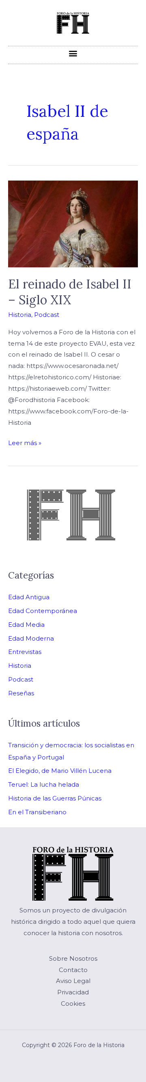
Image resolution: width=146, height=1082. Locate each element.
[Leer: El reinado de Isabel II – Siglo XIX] (73, 223)
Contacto (73, 970)
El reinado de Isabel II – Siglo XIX (69, 292)
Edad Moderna (31, 638)
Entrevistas (24, 652)
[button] (73, 53)
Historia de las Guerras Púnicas (54, 798)
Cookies (73, 1003)
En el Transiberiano (37, 812)
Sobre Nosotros (73, 958)
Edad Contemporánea (42, 611)
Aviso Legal (73, 981)
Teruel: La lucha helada (43, 784)
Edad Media (26, 624)
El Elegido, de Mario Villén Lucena (60, 770)
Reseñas (21, 693)
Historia (19, 314)
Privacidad (73, 992)
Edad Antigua (28, 597)
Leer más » (24, 442)
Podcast (46, 314)
